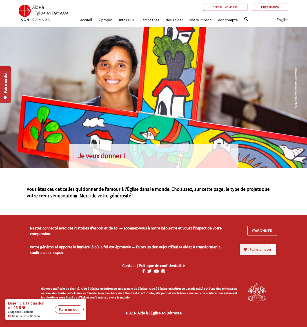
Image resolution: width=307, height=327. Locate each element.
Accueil (86, 20)
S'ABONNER (262, 230)
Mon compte (227, 20)
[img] (246, 19)
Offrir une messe (225, 7)
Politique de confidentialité (162, 265)
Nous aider (174, 20)
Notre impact (200, 20)
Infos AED (126, 20)
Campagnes (149, 20)
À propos (105, 20)
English (282, 19)
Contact (129, 265)
